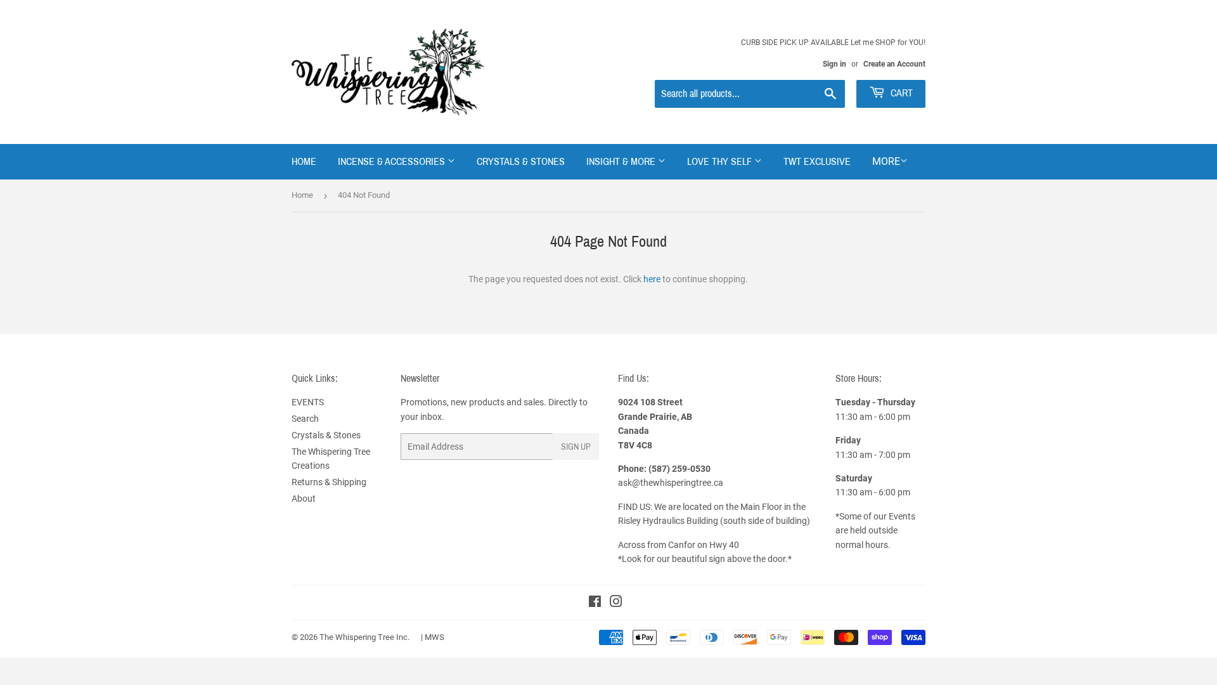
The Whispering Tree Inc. (364, 637)
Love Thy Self (720, 161)
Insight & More (622, 161)
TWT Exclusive (817, 161)
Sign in (834, 64)
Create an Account (894, 64)
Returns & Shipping (329, 482)
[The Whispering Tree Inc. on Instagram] (616, 603)
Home (304, 161)
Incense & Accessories (393, 161)
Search (305, 419)
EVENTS (308, 402)
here (651, 279)
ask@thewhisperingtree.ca (670, 483)
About (304, 498)
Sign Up (576, 447)
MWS (434, 637)
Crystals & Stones (521, 161)
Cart (900, 93)
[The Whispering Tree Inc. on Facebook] (595, 603)
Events (902, 516)
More (886, 161)
